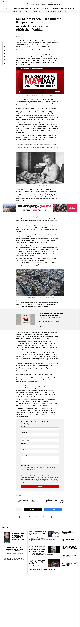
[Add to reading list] (4, 63)
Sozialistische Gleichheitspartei (30, 11)
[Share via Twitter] (4, 46)
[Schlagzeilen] (9, 8)
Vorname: (23, 426)
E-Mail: (22, 449)
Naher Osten (55, 516)
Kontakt (68, 1)
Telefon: (23, 443)
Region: (23, 437)
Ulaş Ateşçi (18, 35)
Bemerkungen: (24, 455)
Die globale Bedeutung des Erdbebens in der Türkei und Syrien (37, 499)
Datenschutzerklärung (31, 479)
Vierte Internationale (17, 11)
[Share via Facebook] (4, 43)
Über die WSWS (53, 11)
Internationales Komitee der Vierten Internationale (26, 519)
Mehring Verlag (46, 11)
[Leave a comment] (4, 60)
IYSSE (40, 11)
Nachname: (24, 432)
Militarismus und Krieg (47, 516)
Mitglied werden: (25, 465)
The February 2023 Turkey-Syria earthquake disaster (31, 516)
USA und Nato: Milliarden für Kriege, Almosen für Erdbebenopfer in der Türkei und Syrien (51, 499)
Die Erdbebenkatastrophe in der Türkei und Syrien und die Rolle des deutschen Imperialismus (23, 499)
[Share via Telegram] (4, 53)
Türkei (18, 516)
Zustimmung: (24, 471)
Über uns (72, 1)
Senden (40, 486)
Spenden (65, 11)
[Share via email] (4, 56)
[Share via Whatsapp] (4, 50)
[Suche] (73, 8)
